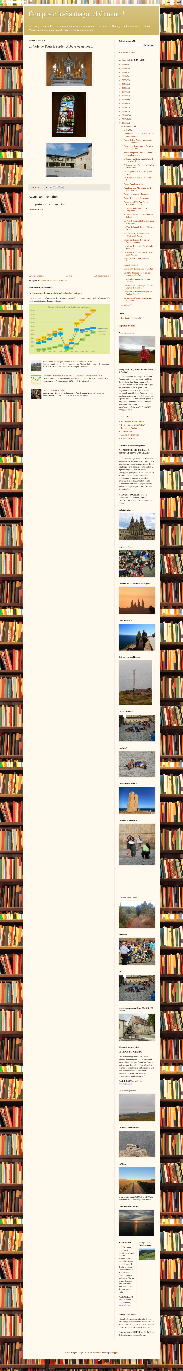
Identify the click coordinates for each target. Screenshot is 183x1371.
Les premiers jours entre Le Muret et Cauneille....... (138, 280)
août (126, 130)
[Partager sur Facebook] (59, 187)
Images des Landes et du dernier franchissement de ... (137, 241)
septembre (128, 126)
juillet (127, 305)
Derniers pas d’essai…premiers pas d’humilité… (138, 299)
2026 (124, 64)
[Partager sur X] (56, 187)
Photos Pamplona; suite (133, 184)
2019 (124, 91)
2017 (124, 99)
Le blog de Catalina (129, 428)
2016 (124, 103)
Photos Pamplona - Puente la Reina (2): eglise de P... (138, 153)
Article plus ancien (101, 275)
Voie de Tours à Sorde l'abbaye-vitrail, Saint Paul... (137, 234)
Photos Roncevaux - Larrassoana (137, 198)
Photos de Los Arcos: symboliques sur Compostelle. (138, 141)
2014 (124, 111)
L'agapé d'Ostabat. (131, 265)
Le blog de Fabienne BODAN (133, 424)
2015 (124, 107)
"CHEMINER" (127, 431)
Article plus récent (36, 275)
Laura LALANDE (128, 438)
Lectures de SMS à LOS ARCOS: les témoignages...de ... (139, 134)
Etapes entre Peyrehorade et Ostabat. (138, 268)
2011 (124, 122)
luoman (98, 1352)
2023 (124, 76)
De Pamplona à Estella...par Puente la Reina (139, 172)
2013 (124, 115)
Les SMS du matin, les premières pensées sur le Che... (137, 274)
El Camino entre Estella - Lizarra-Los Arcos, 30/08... (139, 166)
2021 (124, 84)
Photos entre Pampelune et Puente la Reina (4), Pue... (138, 147)
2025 (124, 68)
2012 (124, 119)
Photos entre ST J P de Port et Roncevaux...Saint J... (136, 203)
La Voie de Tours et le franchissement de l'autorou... (139, 222)
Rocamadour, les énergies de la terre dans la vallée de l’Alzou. (68, 361)
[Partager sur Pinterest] (62, 187)
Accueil (69, 275)
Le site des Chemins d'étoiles (133, 421)
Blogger (114, 1352)
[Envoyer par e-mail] (51, 187)
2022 (124, 80)
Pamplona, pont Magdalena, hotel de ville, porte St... (138, 189)
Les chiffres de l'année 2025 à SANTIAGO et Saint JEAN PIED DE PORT (73, 375)
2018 (124, 95)
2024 (124, 72)
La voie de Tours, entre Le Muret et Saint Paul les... (138, 253)
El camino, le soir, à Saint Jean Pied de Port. (138, 215)
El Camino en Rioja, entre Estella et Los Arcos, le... (138, 160)
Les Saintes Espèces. (129, 318)
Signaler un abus (127, 325)
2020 (124, 88)
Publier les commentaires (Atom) (53, 280)
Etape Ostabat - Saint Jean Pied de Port (137, 259)
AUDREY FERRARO (130, 435)
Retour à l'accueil (128, 52)
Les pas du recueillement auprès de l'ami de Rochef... (138, 292)
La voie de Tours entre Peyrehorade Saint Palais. (138, 247)
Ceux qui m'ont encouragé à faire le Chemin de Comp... (138, 286)
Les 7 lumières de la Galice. (54, 390)
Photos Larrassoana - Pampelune (137, 194)
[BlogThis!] (54, 187)
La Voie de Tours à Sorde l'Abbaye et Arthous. (139, 228)
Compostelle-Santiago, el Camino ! (77, 13)
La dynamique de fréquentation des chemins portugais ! (56, 293)
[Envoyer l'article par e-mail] (46, 187)
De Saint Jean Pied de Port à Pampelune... (135, 209)
